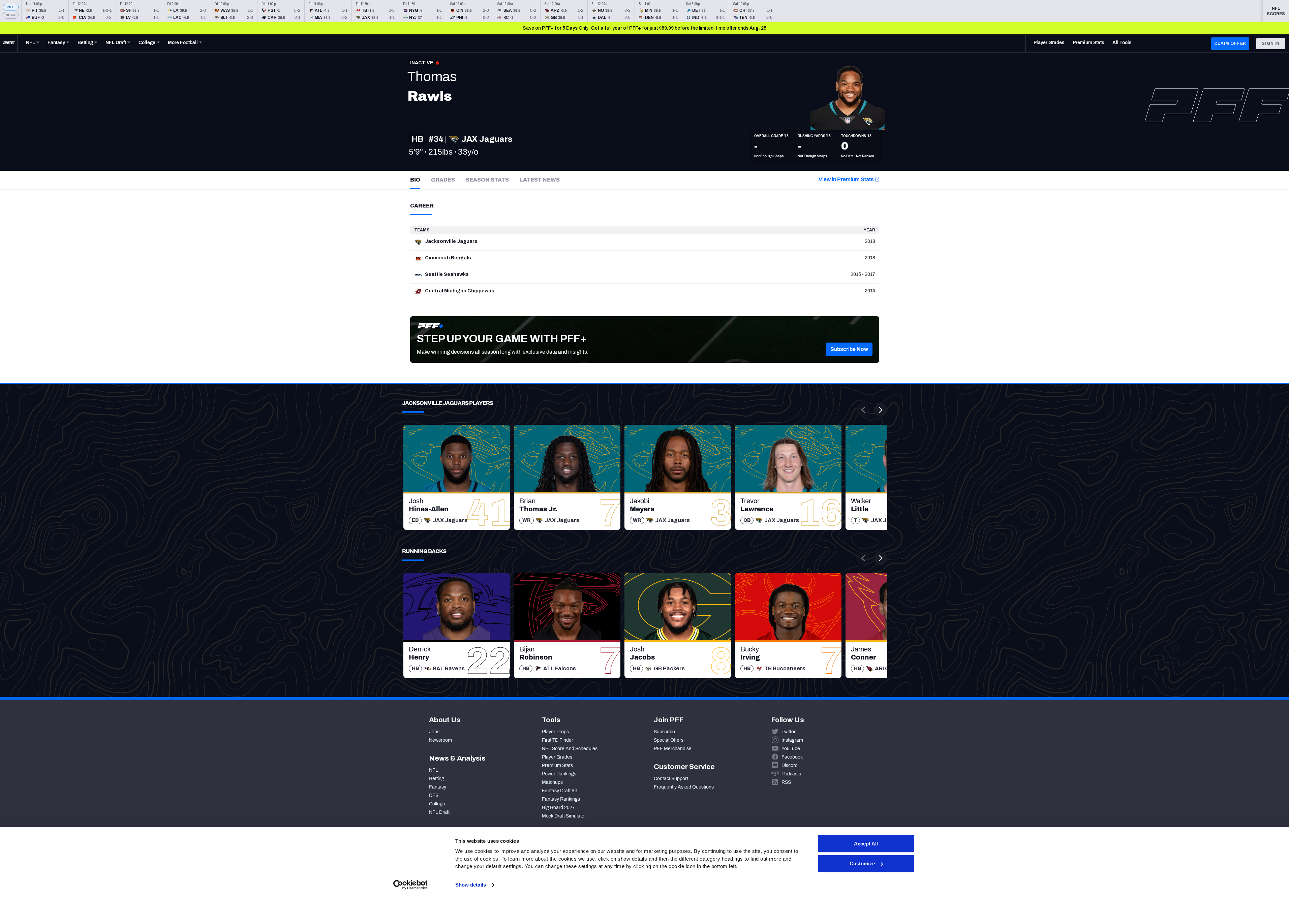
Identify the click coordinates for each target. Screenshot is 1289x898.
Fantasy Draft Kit (559, 790)
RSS (786, 782)
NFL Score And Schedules (569, 748)
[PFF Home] (9, 43)
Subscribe (664, 731)
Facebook (792, 757)
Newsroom (440, 740)
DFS (433, 795)
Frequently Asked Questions (684, 787)
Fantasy (437, 787)
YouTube (790, 748)
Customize (862, 863)
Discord (789, 765)
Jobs (434, 731)
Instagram (792, 740)
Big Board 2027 (558, 807)
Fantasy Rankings (561, 799)
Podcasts (791, 773)
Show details (470, 885)
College (437, 803)
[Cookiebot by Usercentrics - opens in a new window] (410, 885)
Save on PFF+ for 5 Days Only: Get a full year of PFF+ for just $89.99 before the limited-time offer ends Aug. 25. (645, 28)
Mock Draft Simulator (564, 816)
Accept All (866, 843)
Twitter (788, 731)
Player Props (555, 731)
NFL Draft (439, 812)
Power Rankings (559, 773)
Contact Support (671, 778)
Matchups (552, 782)
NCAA (11, 15)
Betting (436, 778)
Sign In (1271, 43)
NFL (10, 7)
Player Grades (557, 757)
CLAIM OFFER (1230, 43)
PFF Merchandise (673, 748)
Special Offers (668, 740)
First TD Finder (557, 740)
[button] (849, 349)
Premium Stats (557, 765)
